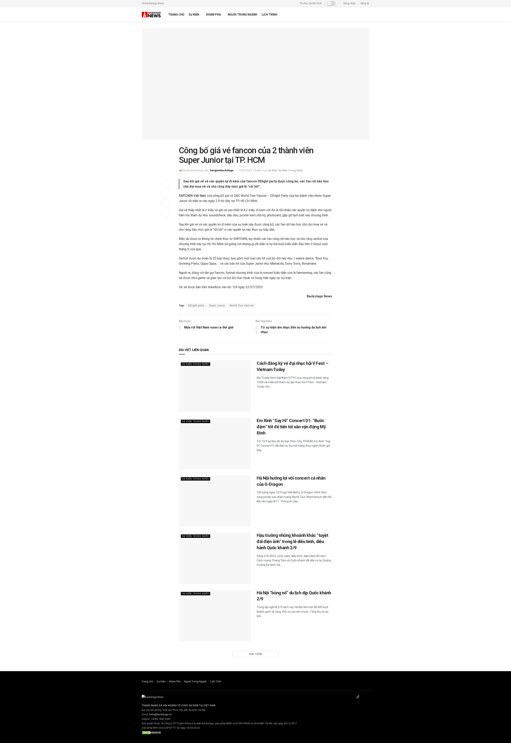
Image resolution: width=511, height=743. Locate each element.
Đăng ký (364, 3)
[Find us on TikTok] (358, 697)
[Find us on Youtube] (368, 697)
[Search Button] (367, 14)
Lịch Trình (269, 14)
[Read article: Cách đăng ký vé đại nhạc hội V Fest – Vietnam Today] (215, 386)
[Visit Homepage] (151, 15)
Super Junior (217, 305)
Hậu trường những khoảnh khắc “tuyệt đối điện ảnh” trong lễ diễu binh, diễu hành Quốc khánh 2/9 (292, 541)
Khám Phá (213, 14)
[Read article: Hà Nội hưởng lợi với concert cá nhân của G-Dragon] (215, 500)
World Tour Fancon (242, 305)
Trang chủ (176, 14)
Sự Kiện (194, 14)
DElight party (196, 305)
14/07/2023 (245, 170)
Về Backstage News (153, 3)
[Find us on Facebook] (353, 697)
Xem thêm (255, 654)
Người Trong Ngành (242, 14)
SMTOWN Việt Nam (192, 196)
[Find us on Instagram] (363, 697)
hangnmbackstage (222, 170)
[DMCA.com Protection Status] (152, 732)
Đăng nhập (349, 3)
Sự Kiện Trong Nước (290, 170)
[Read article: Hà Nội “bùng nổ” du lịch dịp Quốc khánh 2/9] (215, 615)
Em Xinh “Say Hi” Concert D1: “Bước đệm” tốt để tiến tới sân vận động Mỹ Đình (291, 426)
